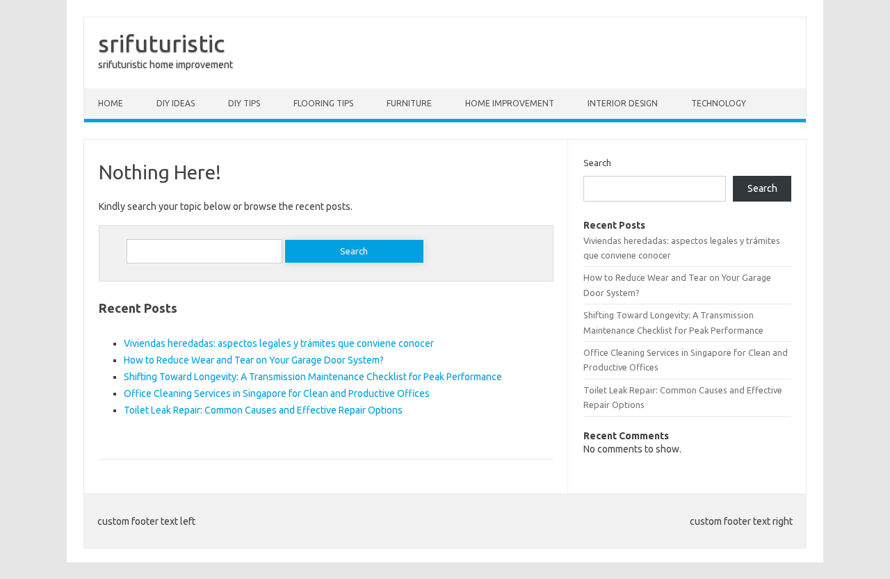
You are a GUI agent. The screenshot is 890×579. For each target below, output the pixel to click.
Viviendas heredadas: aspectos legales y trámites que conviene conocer (279, 343)
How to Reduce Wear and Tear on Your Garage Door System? (254, 360)
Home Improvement (509, 103)
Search (597, 163)
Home (110, 103)
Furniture (409, 103)
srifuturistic (161, 43)
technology (718, 103)
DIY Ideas (175, 103)
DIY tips (244, 103)
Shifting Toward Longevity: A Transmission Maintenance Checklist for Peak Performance (313, 376)
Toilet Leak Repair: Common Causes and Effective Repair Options (263, 410)
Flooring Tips (323, 103)
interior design (623, 103)
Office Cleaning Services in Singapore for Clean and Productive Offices (277, 393)
